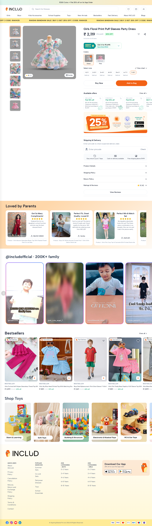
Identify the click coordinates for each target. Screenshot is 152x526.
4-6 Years (64, 478)
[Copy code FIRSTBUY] (121, 98)
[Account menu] (143, 9)
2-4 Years (64, 473)
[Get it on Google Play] (125, 471)
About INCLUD (11, 467)
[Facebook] (7, 522)
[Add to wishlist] (138, 34)
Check (143, 149)
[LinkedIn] (20, 522)
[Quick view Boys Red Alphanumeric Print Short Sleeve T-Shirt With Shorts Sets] (103, 378)
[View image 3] (15, 56)
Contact (11, 509)
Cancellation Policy (12, 479)
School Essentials (39, 492)
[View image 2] (15, 44)
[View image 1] (15, 31)
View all (142, 93)
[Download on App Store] (111, 471)
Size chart (141, 68)
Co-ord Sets (38, 475)
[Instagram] (11, 522)
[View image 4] (15, 68)
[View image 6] (15, 93)
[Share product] (144, 34)
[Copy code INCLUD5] (141, 98)
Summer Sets (38, 469)
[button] (103, 46)
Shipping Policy (11, 497)
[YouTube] (15, 522)
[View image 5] (15, 81)
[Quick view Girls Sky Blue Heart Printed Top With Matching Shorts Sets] (69, 378)
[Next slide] (142, 228)
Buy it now (99, 83)
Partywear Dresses (39, 481)
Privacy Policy (10, 473)
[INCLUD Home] (14, 9)
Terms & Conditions (12, 503)
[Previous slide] (9, 228)
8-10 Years (65, 486)
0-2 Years (64, 469)
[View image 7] (15, 105)
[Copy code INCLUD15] (100, 98)
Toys (37, 487)
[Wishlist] (128, 9)
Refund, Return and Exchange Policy (12, 488)
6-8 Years (64, 482)
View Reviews (115, 192)
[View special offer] (115, 122)
